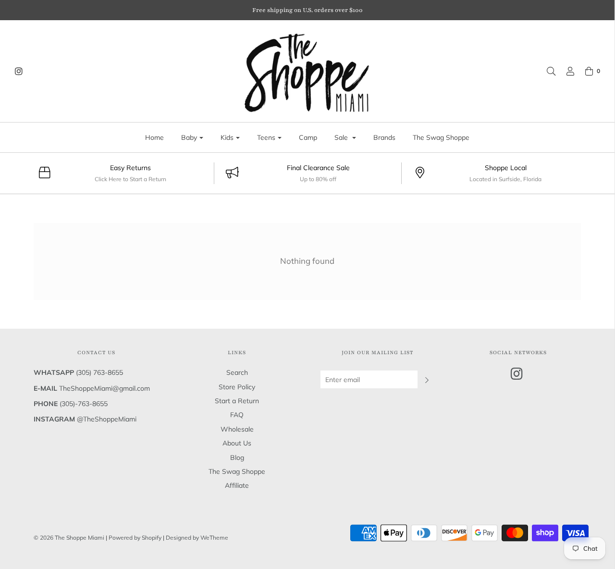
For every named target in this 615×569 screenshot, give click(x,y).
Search (237, 372)
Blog (237, 457)
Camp (308, 137)
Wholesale (237, 429)
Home (154, 137)
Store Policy (237, 387)
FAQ (237, 414)
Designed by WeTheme (197, 537)
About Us (236, 443)
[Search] (546, 71)
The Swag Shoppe (441, 137)
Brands (384, 137)
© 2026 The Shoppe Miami (70, 537)
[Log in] (565, 71)
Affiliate (237, 485)
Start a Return (237, 400)
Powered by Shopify (135, 537)
